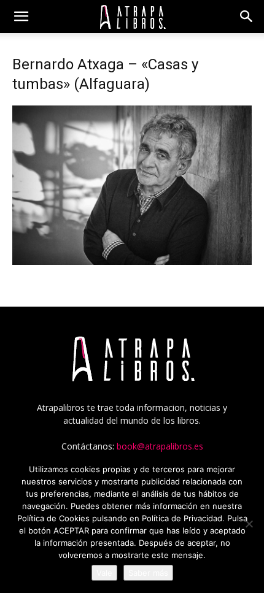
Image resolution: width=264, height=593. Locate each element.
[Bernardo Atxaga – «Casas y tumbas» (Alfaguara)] (132, 261)
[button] (21, 16)
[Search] (247, 16)
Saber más (148, 573)
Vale (104, 573)
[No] (249, 524)
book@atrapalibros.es (160, 446)
